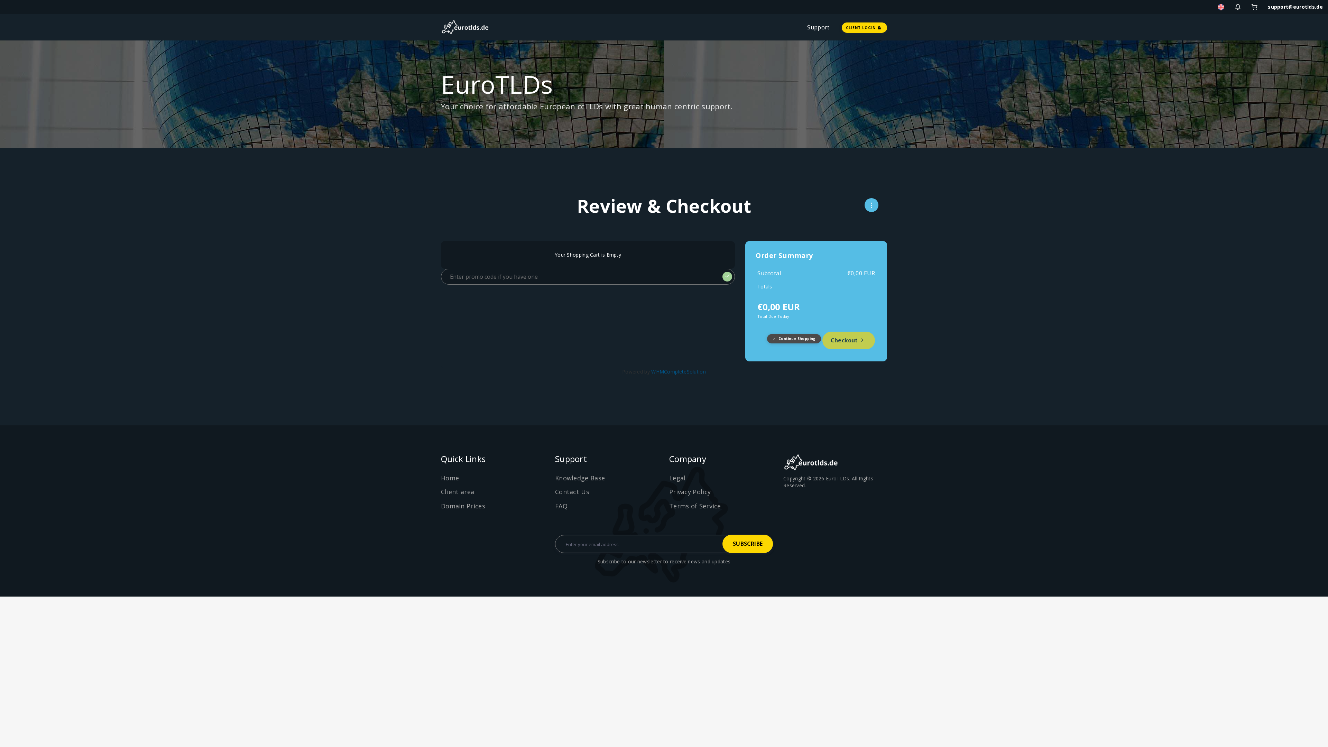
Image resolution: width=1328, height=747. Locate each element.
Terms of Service (695, 506)
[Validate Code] (727, 277)
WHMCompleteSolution (678, 371)
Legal (677, 478)
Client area (457, 492)
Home (450, 478)
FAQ (561, 506)
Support (818, 27)
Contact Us (572, 492)
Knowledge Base (580, 478)
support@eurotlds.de (1295, 6)
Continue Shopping (796, 338)
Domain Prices (463, 506)
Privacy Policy (690, 492)
